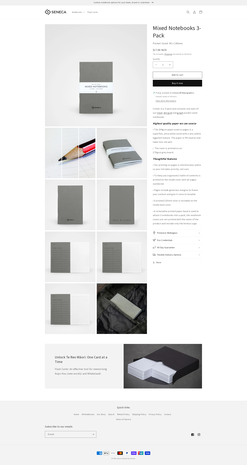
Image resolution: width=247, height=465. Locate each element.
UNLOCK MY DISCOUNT (142, 239)
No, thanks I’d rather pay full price (142, 257)
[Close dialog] (175, 204)
